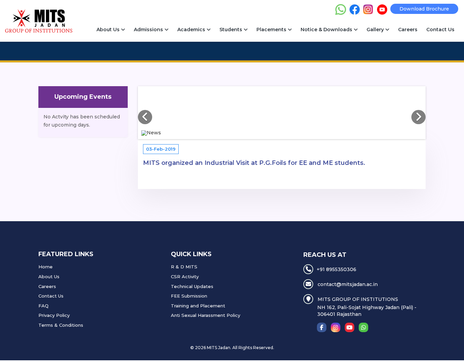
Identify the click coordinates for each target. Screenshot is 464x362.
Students (231, 29)
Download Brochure (424, 9)
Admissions (149, 29)
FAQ (43, 305)
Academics (192, 29)
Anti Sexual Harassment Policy (205, 315)
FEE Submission (189, 296)
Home (45, 266)
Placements (272, 29)
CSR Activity (185, 276)
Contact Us (440, 29)
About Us (108, 29)
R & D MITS (184, 266)
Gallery (376, 29)
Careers (407, 29)
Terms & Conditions (60, 325)
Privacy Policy (54, 315)
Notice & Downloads (327, 29)
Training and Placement (198, 305)
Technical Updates (192, 286)
